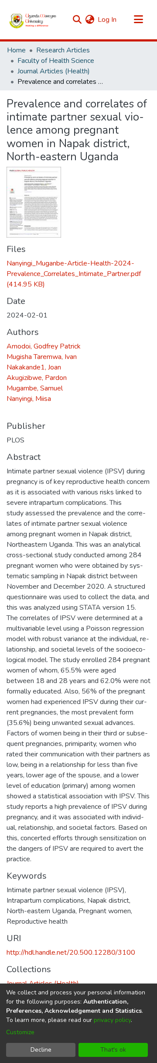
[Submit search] (77, 19)
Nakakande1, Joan (34, 367)
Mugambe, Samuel (35, 388)
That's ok (113, 1050)
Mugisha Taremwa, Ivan (42, 357)
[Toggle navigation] (138, 19)
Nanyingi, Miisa (29, 399)
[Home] (33, 20)
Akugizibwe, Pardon (37, 378)
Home (16, 50)
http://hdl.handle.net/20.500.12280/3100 (71, 952)
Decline (41, 1050)
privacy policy (112, 1020)
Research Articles (63, 50)
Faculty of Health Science (55, 61)
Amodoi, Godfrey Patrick (44, 346)
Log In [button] (107, 19)
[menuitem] (89, 19)
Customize (20, 1032)
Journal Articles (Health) (53, 71)
